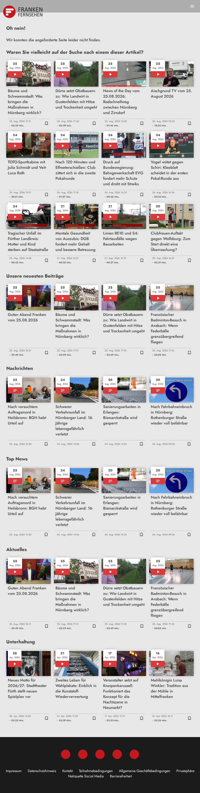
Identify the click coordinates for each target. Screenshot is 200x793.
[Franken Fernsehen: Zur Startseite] (23, 11)
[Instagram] (83, 754)
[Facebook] (65, 754)
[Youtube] (100, 754)
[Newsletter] (134, 754)
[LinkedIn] (117, 754)
